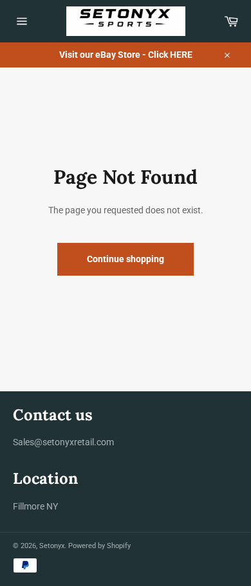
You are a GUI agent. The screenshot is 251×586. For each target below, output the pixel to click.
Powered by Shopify (99, 546)
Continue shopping (125, 259)
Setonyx (51, 546)
